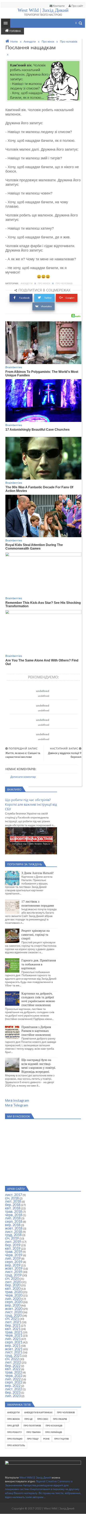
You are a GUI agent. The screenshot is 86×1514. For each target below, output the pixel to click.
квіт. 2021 (12, 1328)
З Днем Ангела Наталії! (37, 873)
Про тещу (33, 1438)
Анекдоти (27, 283)
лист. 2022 (13, 1389)
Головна (15, 31)
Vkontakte (46, 306)
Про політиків (32, 1425)
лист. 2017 (13, 1194)
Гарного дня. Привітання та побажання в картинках (38, 964)
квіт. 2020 (12, 1288)
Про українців (53, 1432)
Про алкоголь (16, 1445)
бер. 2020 (12, 1285)
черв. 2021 (13, 1335)
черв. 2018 (13, 1215)
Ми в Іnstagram (17, 1100)
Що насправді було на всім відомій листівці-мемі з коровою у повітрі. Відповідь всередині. (38, 1065)
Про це (28, 1419)
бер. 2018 (12, 1204)
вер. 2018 (12, 1225)
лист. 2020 (13, 1312)
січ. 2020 (12, 1278)
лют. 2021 (13, 1322)
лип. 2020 (13, 1298)
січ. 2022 (12, 1359)
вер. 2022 (12, 1385)
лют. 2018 (13, 1201)
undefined (42, 691)
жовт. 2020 (13, 1308)
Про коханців (54, 1425)
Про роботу (14, 1432)
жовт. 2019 (13, 1268)
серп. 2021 (13, 1342)
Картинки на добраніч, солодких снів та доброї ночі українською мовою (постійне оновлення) (38, 999)
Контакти (58, 5)
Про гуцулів (61, 1438)
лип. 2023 (13, 1396)
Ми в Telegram (16, 1105)
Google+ (70, 297)
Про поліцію (14, 1438)
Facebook (24, 297)
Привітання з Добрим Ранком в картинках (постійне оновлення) (36, 1031)
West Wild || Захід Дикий (35, 1477)
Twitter (48, 297)
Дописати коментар (23, 776)
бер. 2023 (12, 1392)
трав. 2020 (13, 1292)
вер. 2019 (12, 1265)
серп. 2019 (13, 1261)
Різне (46, 1438)
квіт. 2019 (12, 1248)
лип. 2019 (13, 1258)
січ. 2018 (12, 1198)
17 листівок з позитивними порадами (37, 903)
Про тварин (33, 1432)
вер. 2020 (12, 1305)
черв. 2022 (13, 1375)
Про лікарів (60, 1419)
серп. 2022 (13, 1382)
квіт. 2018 (12, 1208)
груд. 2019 (13, 1275)
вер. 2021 (12, 1345)
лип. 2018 (13, 1218)
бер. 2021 (12, 1325)
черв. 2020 (13, 1295)
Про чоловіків (64, 283)
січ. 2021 (12, 1318)
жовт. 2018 (13, 1228)
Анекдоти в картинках (38, 1412)
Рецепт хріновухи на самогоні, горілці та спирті (35, 934)
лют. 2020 (13, 1282)
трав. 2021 (13, 1332)
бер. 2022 (12, 1365)
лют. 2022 (13, 1362)
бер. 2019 (12, 1245)
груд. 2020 (13, 1315)
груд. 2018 (13, 1235)
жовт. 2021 (13, 1349)
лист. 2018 (13, 1231)
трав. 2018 (13, 1211)
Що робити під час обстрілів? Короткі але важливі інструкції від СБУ (31, 804)
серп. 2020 (13, 1302)
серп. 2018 (13, 1221)
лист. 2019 (13, 1271)
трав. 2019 (13, 1251)
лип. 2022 (13, 1379)
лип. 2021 (13, 1338)
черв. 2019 (13, 1255)
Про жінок (44, 283)
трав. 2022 (13, 1372)
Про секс (42, 1419)
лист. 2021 (13, 1352)
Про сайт (77, 5)
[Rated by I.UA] (43, 1463)
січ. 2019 (12, 1238)
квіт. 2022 (12, 1369)
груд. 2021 (13, 1355)
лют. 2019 (13, 1241)
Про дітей (13, 1425)
